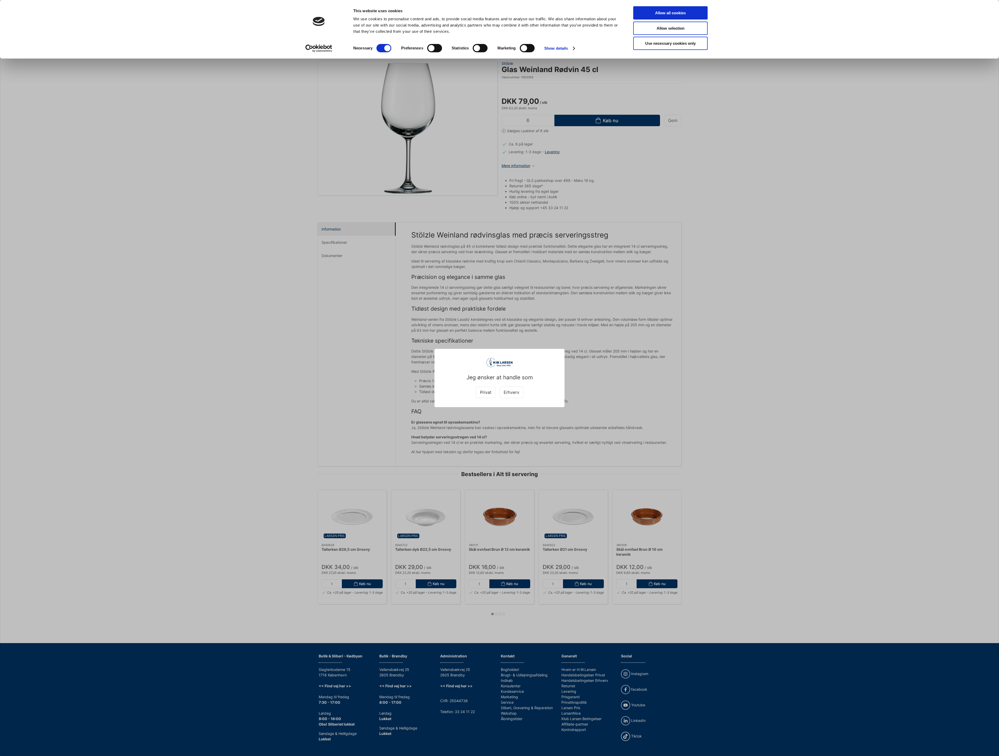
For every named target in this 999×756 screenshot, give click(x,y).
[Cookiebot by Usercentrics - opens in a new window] (319, 48)
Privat (485, 392)
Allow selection (670, 28)
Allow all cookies (670, 13)
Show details (556, 48)
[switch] (434, 48)
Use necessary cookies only (670, 43)
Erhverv (511, 392)
